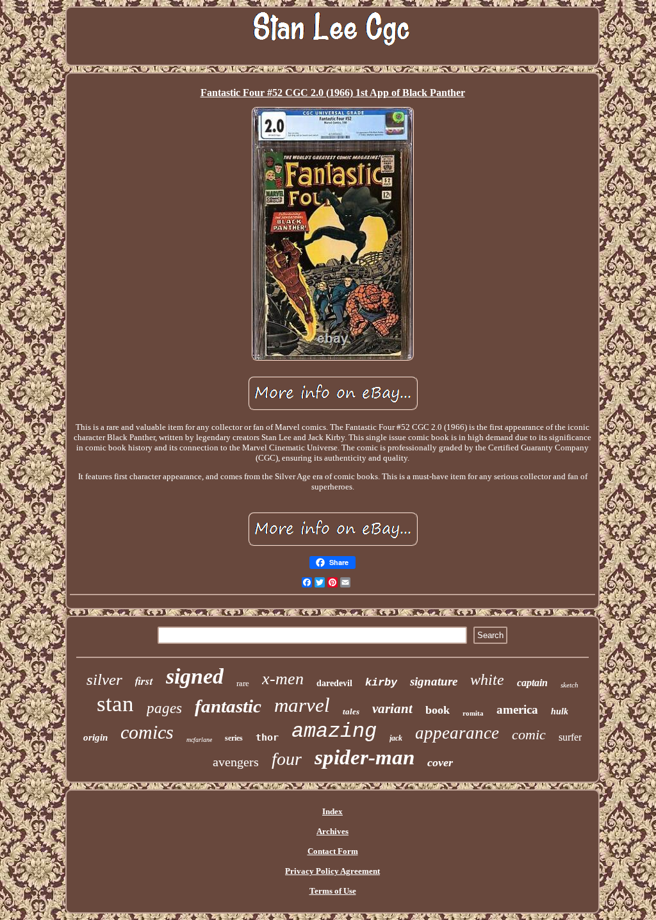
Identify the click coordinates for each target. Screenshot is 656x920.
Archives (332, 831)
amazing (334, 731)
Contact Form (333, 851)
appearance (457, 733)
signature (433, 681)
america (517, 709)
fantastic (228, 706)
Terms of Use (332, 891)
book (437, 709)
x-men (283, 678)
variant (392, 708)
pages (164, 708)
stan (115, 703)
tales (351, 711)
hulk (559, 711)
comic (529, 735)
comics (147, 732)
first (144, 681)
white (487, 679)
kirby (381, 683)
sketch (569, 685)
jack (396, 738)
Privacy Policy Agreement (332, 871)
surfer (570, 737)
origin (95, 737)
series (234, 738)
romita (473, 713)
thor (267, 737)
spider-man (364, 757)
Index (332, 811)
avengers (236, 762)
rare (242, 683)
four (287, 759)
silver (104, 679)
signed (195, 676)
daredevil (334, 683)
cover (440, 762)
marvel (302, 705)
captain (532, 682)
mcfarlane (199, 739)
